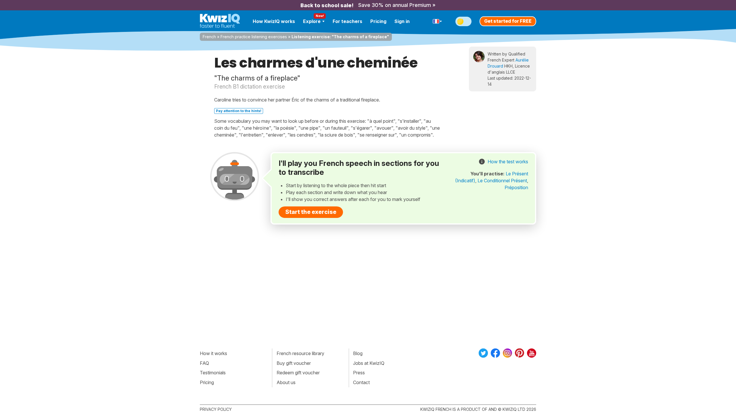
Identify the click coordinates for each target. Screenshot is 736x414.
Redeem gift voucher (298, 372)
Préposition (516, 187)
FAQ (204, 363)
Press (359, 372)
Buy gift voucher (294, 363)
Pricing (378, 21)
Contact (361, 382)
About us (286, 382)
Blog (358, 353)
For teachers (347, 21)
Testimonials (213, 372)
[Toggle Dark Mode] (463, 21)
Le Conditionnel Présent (502, 180)
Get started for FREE (508, 21)
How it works (213, 353)
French (209, 36)
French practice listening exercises (254, 36)
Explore (312, 21)
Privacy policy (216, 409)
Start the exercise (310, 211)
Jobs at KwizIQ (368, 363)
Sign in (402, 21)
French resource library (300, 353)
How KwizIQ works (274, 21)
